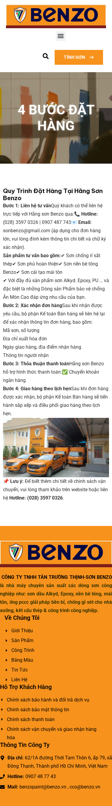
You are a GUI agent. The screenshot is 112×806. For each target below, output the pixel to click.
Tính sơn (75, 57)
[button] (61, 36)
